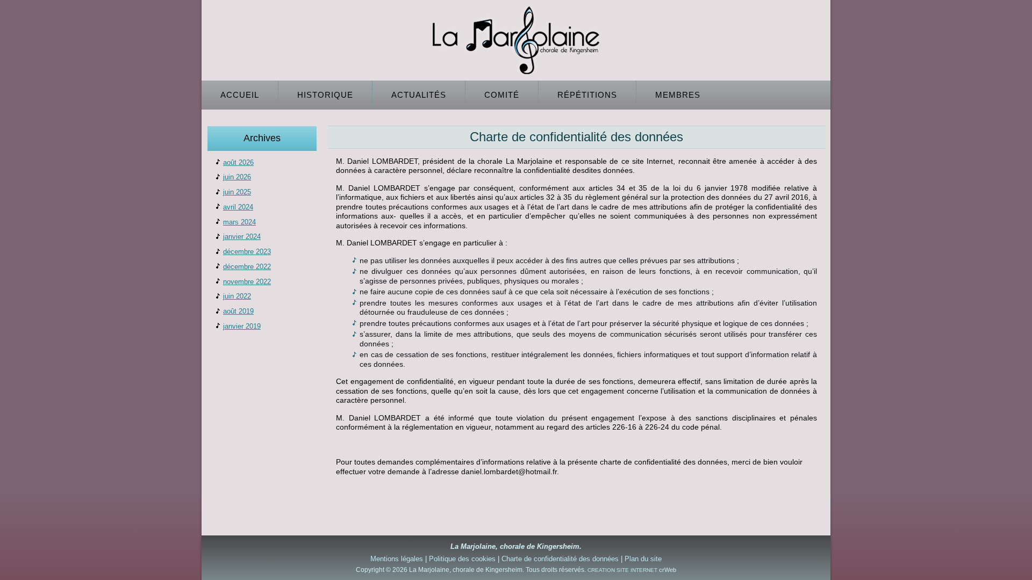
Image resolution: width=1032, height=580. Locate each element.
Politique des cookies (462, 559)
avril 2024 (238, 207)
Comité (501, 94)
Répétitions (587, 94)
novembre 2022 (247, 282)
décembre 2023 (247, 252)
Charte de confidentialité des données (560, 559)
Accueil (239, 94)
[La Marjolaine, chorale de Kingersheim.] (516, 40)
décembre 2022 (247, 267)
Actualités (418, 94)
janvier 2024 (242, 237)
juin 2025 (237, 192)
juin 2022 (237, 296)
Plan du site (643, 559)
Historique (325, 94)
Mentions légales (396, 559)
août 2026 (238, 162)
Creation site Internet (622, 570)
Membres (677, 94)
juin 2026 (237, 177)
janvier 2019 (242, 326)
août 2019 (238, 311)
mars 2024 (239, 222)
